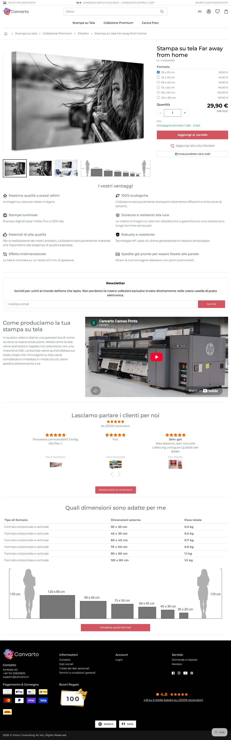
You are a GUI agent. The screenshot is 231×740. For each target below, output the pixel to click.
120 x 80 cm (168, 97)
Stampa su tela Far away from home (121, 33)
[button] (15, 168)
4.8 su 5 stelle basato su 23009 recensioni (173, 700)
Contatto (65, 659)
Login (119, 659)
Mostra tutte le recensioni (115, 489)
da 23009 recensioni (115, 426)
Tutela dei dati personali (74, 668)
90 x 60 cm (168, 92)
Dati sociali (66, 664)
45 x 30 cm (168, 77)
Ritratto (83, 33)
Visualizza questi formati (115, 627)
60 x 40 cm (168, 82)
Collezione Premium (118, 23)
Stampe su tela (26, 33)
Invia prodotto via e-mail (194, 154)
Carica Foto (150, 23)
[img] (115, 421)
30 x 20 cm (168, 72)
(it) (200, 11)
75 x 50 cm (168, 87)
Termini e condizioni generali (77, 672)
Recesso (177, 664)
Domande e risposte (184, 659)
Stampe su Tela (84, 23)
